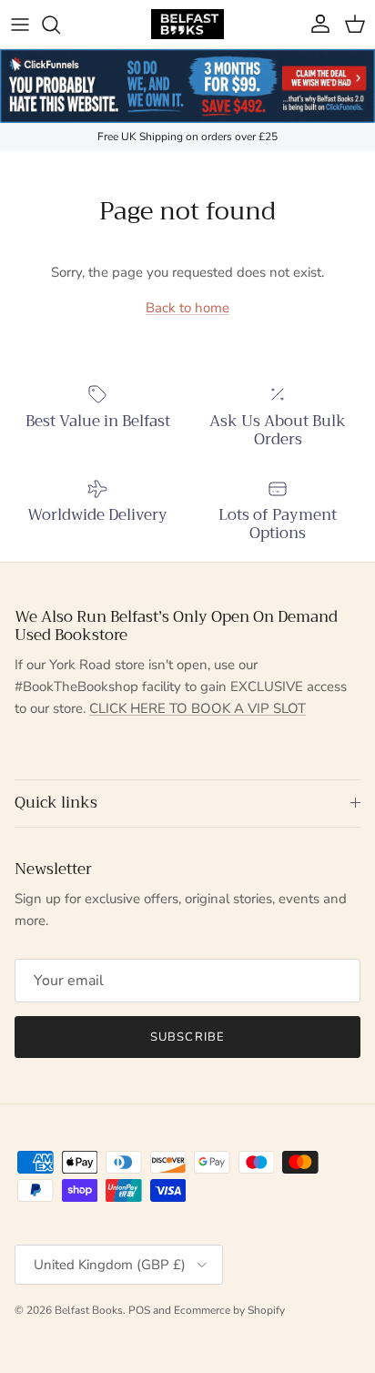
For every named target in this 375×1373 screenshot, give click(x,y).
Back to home (187, 308)
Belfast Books (89, 1310)
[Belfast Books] (187, 24)
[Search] (60, 25)
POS (139, 1310)
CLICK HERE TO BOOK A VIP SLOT (197, 708)
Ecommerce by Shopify (229, 1310)
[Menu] (20, 25)
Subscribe (187, 1037)
